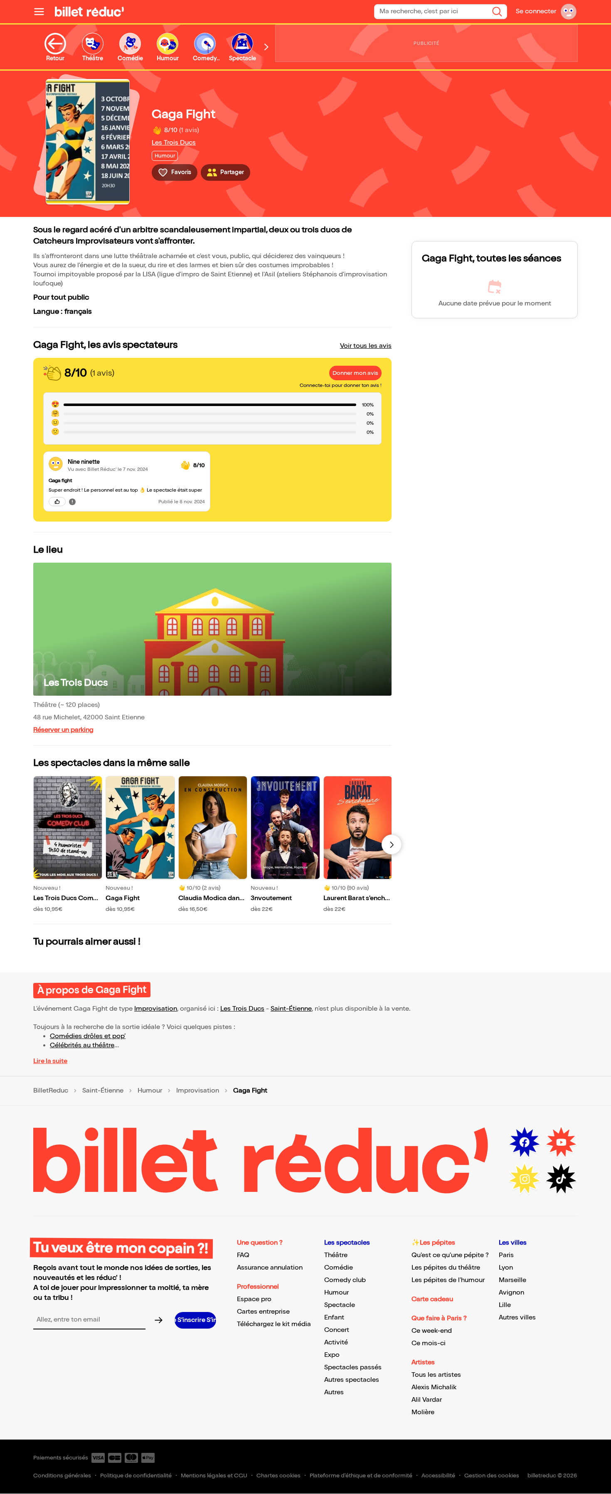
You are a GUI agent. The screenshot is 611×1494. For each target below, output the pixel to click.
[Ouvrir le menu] (42, 11)
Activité (336, 1342)
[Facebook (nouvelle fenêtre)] (524, 1142)
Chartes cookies (278, 1475)
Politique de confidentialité (136, 1475)
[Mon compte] (568, 11)
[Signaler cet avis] (72, 501)
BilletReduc (50, 1091)
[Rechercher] (497, 12)
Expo (332, 1355)
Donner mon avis (355, 373)
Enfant (334, 1318)
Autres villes (517, 1318)
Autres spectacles (351, 1380)
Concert (336, 1330)
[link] (121, 462)
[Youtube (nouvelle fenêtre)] (561, 1142)
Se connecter (536, 11)
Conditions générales (62, 1475)
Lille (505, 1305)
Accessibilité (438, 1475)
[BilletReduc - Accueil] (89, 12)
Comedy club (345, 1280)
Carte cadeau (432, 1299)
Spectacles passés (353, 1367)
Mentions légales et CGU (214, 1475)
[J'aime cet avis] (57, 501)
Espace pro (254, 1299)
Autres (334, 1392)
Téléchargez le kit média (274, 1324)
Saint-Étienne (291, 1009)
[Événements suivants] (392, 844)
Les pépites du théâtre (445, 1268)
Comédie (338, 1268)
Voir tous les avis (366, 346)
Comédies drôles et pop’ (88, 1036)
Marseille (512, 1280)
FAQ (243, 1255)
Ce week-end (431, 1331)
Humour (150, 1091)
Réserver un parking (63, 730)
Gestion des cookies (491, 1475)
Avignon (511, 1293)
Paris (506, 1255)
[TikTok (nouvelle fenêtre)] (561, 1179)
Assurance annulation (270, 1268)
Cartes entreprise (263, 1312)
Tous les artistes (436, 1375)
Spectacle (339, 1305)
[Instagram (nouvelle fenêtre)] (524, 1179)
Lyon (506, 1268)
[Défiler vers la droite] (266, 47)
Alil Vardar (426, 1400)
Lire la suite (50, 1061)
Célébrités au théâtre (82, 1045)
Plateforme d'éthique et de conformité (361, 1475)
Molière (422, 1412)
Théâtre (335, 1255)
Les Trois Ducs (174, 143)
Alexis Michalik (433, 1387)
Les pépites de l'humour (448, 1280)
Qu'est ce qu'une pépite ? (450, 1255)
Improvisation (155, 1009)
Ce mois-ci (428, 1343)
